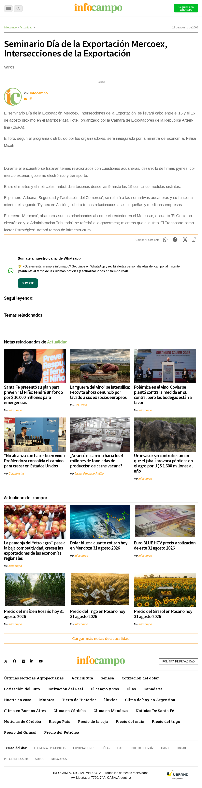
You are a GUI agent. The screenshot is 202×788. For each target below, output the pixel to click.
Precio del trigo (166, 721)
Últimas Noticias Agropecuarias (34, 677)
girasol (181, 748)
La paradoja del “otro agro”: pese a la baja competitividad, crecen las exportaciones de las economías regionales (34, 550)
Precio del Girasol (20, 732)
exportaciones (83, 748)
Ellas (131, 688)
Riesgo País (59, 721)
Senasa (107, 677)
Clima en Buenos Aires (25, 710)
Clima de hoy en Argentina (150, 699)
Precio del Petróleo (61, 732)
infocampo (15, 410)
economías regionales (50, 748)
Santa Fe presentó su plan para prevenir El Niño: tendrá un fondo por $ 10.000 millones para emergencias (33, 394)
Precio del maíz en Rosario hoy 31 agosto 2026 (34, 613)
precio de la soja (16, 759)
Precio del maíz (130, 721)
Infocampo (10, 27)
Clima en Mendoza (111, 710)
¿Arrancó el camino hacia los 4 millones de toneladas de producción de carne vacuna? (96, 461)
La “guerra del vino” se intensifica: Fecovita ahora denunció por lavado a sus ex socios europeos (100, 392)
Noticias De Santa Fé (155, 710)
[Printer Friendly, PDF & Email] (193, 240)
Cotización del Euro (22, 688)
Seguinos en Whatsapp (186, 8)
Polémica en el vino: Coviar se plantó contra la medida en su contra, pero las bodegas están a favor (163, 394)
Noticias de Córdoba (22, 721)
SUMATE (28, 283)
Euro (120, 748)
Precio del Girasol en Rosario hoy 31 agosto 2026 (163, 613)
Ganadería (153, 688)
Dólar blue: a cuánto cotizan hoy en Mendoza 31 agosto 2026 (98, 545)
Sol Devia (81, 405)
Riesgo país (59, 759)
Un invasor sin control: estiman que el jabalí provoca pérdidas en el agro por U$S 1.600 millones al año (163, 463)
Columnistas (16, 473)
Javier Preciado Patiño (89, 473)
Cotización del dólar (140, 677)
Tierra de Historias (79, 699)
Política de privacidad (178, 661)
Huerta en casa (17, 699)
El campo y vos (105, 688)
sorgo (39, 759)
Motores (46, 699)
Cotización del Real (65, 688)
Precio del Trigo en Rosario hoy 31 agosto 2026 (97, 613)
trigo (165, 748)
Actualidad (26, 27)
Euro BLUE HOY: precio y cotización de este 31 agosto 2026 (164, 545)
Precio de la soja (93, 721)
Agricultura (82, 677)
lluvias (110, 699)
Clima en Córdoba (69, 710)
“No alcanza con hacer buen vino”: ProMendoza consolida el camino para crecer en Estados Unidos (34, 461)
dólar (105, 748)
